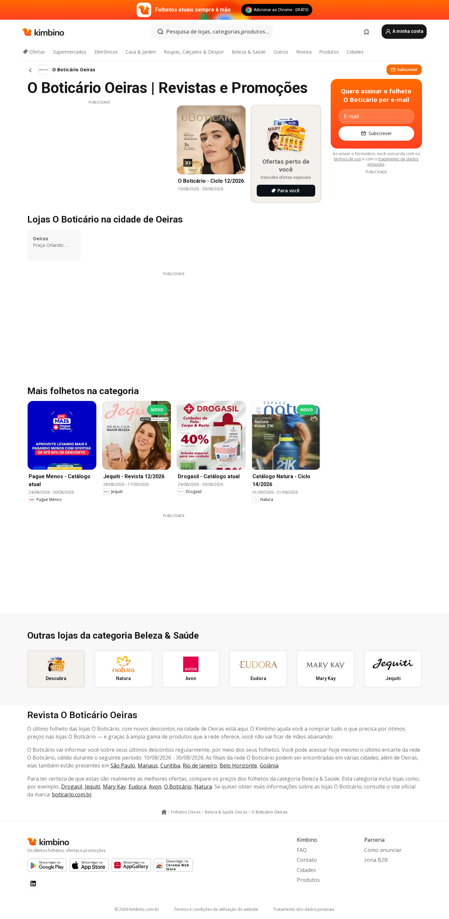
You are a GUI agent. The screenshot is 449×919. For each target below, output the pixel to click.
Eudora (137, 786)
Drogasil (71, 786)
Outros (280, 52)
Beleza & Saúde (249, 52)
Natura (203, 786)
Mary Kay (114, 786)
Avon (155, 786)
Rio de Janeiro (200, 765)
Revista (304, 52)
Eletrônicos (106, 52)
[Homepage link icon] (164, 812)
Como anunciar (383, 850)
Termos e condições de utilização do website (216, 909)
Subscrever (407, 69)
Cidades (355, 52)
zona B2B (376, 859)
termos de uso (347, 159)
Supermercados (69, 52)
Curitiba (170, 765)
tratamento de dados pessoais (393, 161)
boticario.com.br (72, 794)
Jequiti (92, 786)
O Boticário (178, 786)
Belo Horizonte (238, 765)
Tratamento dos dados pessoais (303, 909)
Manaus (148, 765)
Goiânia (269, 765)
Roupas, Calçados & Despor (194, 52)
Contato (307, 859)
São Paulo (122, 765)
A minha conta (407, 31)
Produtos (329, 52)
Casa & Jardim (141, 52)
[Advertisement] (99, 151)
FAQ (302, 850)
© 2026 (137, 909)
